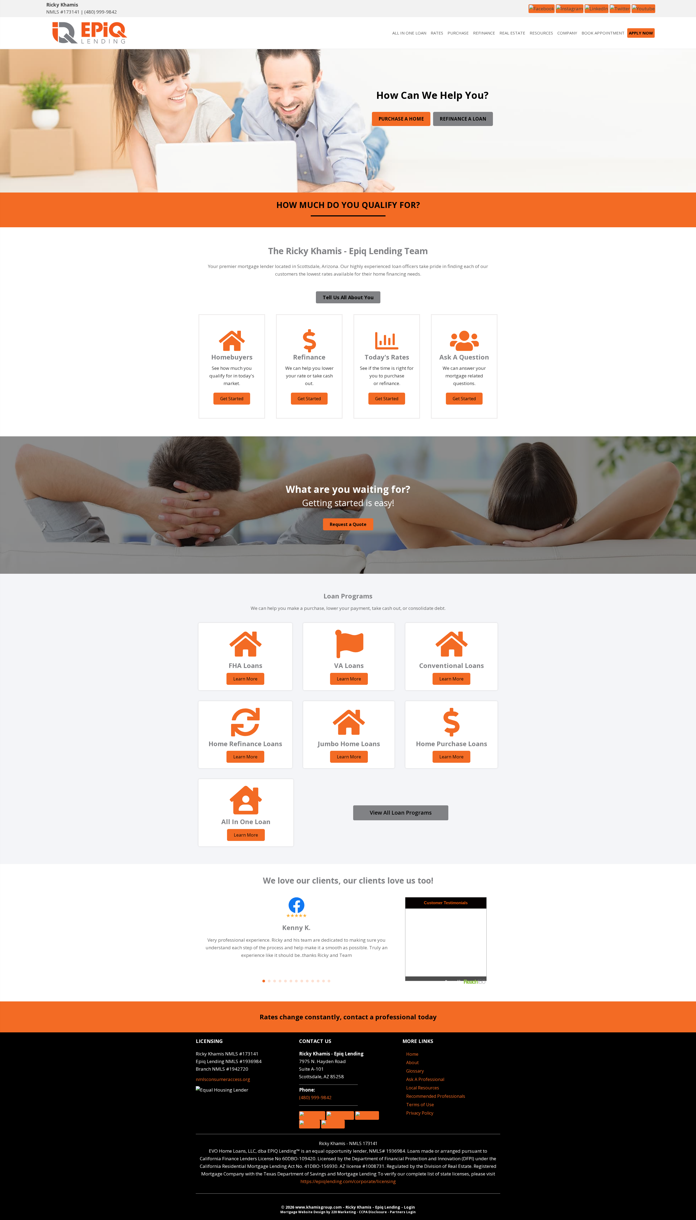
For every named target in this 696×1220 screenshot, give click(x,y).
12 (323, 981)
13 (329, 981)
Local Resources (422, 1088)
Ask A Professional (425, 1079)
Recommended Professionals (435, 1096)
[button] (542, 8)
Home (412, 1054)
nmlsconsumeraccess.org (223, 1079)
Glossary (415, 1071)
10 (312, 981)
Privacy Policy (419, 1113)
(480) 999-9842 (100, 12)
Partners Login (403, 1212)
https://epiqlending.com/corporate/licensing (348, 1181)
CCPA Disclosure (373, 1212)
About (412, 1062)
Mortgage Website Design (302, 1212)
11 (318, 981)
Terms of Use (420, 1105)
